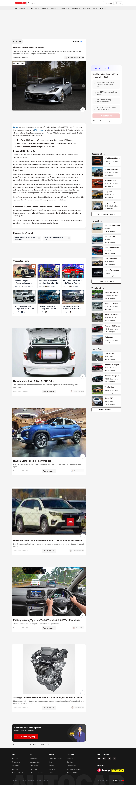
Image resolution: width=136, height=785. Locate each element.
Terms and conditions (74, 769)
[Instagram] (104, 758)
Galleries (75, 8)
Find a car (22, 8)
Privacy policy (71, 765)
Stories (95, 8)
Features (64, 8)
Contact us (52, 769)
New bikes (33, 758)
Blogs (50, 762)
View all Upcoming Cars (105, 214)
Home (15, 745)
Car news (15, 769)
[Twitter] (114, 758)
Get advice (103, 8)
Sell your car (87, 8)
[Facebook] (109, 758)
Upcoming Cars (16, 762)
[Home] (16, 8)
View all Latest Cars (105, 409)
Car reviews (16, 765)
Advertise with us (72, 773)
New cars (15, 758)
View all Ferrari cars (105, 281)
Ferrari (15, 127)
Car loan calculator (18, 773)
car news (23, 745)
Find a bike (34, 8)
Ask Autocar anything (55, 758)
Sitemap (51, 765)
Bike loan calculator (36, 773)
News (44, 8)
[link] (97, 161)
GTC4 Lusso (38, 130)
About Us (70, 758)
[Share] (82, 109)
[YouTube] (99, 758)
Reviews (53, 8)
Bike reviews (34, 765)
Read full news (48, 391)
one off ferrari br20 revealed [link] (39, 745)
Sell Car (51, 773)
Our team (70, 762)
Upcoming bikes (35, 762)
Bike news (33, 769)
